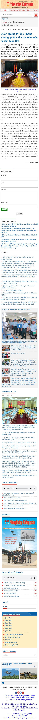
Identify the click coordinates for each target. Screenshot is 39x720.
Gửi (20, 213)
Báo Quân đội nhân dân (12, 637)
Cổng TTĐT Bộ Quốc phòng (14, 634)
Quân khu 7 (8, 631)
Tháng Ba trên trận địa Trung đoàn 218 (15, 508)
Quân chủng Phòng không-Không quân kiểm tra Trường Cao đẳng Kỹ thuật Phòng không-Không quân (19, 341)
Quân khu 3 (8, 623)
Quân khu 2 (8, 620)
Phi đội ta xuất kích (10, 593)
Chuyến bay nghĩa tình (18, 353)
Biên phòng (8, 640)
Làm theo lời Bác (19, 22)
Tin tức (4, 22)
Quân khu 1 (8, 618)
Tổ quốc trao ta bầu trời (11, 591)
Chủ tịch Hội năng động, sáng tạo (13, 290)
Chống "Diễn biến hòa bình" (10, 25)
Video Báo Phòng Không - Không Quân (16, 309)
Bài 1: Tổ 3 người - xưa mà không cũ (15, 500)
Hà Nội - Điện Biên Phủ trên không (14, 583)
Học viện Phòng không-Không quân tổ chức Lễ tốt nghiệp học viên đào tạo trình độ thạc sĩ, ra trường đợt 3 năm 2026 (19, 230)
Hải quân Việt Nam (11, 642)
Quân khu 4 (8, 625)
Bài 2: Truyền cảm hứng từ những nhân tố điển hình (20, 503)
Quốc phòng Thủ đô (11, 645)
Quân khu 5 (8, 628)
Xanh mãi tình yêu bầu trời (12, 498)
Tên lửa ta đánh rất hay (11, 588)
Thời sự (5, 19)
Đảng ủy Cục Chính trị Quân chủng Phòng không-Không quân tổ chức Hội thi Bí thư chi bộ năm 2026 (23, 348)
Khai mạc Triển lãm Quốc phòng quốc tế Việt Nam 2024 (19, 443)
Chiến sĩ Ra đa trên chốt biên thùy (14, 585)
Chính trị (10, 22)
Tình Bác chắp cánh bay (11, 596)
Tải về (35, 582)
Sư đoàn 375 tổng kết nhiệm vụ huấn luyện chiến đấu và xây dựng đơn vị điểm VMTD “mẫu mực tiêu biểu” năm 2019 (19, 276)
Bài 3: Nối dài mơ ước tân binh (13, 506)
